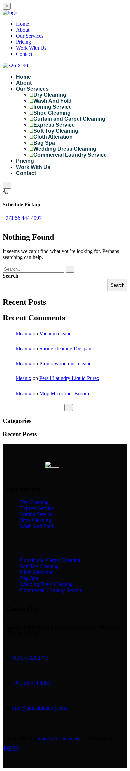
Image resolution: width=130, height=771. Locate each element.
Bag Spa (44, 143)
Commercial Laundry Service (70, 155)
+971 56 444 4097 (22, 218)
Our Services (29, 36)
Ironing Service (52, 107)
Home (22, 24)
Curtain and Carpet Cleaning (69, 119)
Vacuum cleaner (56, 333)
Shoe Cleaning (52, 113)
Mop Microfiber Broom (64, 393)
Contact (24, 54)
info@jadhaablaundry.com (40, 708)
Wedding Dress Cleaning (64, 149)
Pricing (23, 42)
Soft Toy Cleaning (55, 131)
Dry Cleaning (49, 95)
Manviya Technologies (59, 738)
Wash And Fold (52, 101)
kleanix (23, 333)
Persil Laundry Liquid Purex (69, 378)
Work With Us (31, 48)
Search (10, 276)
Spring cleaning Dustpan (65, 348)
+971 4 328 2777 (30, 658)
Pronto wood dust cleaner (66, 363)
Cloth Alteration (53, 137)
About (22, 30)
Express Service (54, 125)
